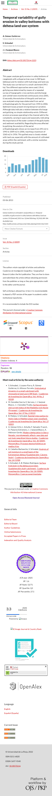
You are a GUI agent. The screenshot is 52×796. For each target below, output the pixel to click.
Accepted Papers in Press (15, 536)
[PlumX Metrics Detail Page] (24, 346)
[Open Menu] (3, 3)
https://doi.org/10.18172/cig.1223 (21, 60)
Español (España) (11, 713)
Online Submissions (12, 532)
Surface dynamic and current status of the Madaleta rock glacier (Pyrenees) (28, 407)
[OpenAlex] (26, 692)
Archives (14, 9)
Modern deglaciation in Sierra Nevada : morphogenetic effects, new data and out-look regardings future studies (28, 435)
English (7, 709)
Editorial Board (10, 523)
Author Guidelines (12, 528)
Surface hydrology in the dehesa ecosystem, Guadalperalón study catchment (27, 466)
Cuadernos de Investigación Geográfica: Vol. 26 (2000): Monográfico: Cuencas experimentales (28, 471)
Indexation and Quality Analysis (17, 540)
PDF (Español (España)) (16, 187)
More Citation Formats (14, 229)
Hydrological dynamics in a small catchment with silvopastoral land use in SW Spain (27, 391)
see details (16, 371)
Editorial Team (10, 519)
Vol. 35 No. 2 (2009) (29, 9)
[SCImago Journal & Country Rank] (26, 629)
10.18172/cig (15, 766)
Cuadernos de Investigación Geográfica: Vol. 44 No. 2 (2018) (28, 396)
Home (5, 9)
